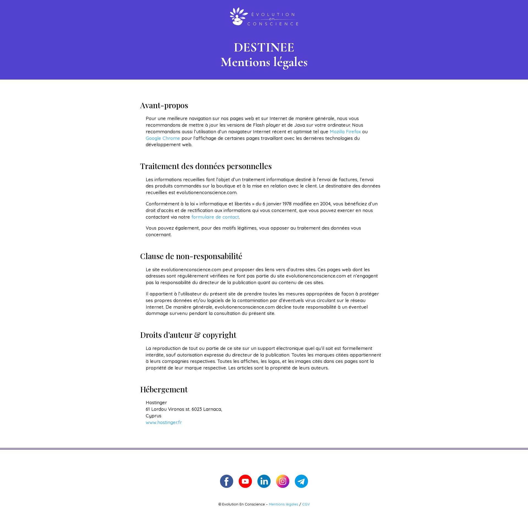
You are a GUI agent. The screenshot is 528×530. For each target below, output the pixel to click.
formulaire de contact (215, 217)
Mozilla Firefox (345, 131)
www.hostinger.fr (164, 422)
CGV (306, 504)
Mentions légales (284, 504)
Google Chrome (163, 138)
